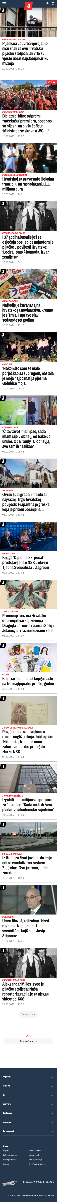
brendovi (8, 1131)
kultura (7, 1113)
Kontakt (6, 1164)
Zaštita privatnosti (10, 1155)
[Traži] (53, 4)
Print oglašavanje (35, 1159)
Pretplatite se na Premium (38, 1181)
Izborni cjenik (34, 1155)
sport (6, 1086)
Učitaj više (27, 1014)
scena (7, 1122)
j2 (4, 1095)
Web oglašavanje (9, 1159)
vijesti (6, 1077)
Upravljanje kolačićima (37, 1164)
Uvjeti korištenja (35, 1150)
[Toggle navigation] (4, 4)
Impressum (7, 1150)
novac (7, 1104)
